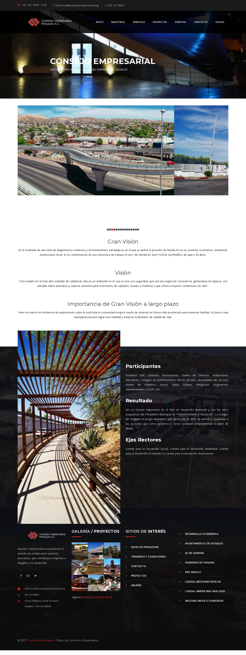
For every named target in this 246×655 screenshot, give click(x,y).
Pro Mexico (192, 572)
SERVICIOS (139, 22)
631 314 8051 (115, 5)
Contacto (138, 566)
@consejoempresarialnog (97, 597)
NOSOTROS (118, 22)
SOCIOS (219, 22)
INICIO (99, 22)
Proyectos (138, 575)
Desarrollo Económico (201, 534)
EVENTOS (180, 22)
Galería (135, 585)
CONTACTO (200, 22)
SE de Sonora (194, 553)
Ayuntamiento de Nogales (203, 543)
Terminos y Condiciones (148, 556)
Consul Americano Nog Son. (204, 591)
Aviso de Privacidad (144, 547)
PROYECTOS (160, 22)
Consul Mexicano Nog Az (202, 581)
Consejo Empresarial (41, 640)
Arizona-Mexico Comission (203, 600)
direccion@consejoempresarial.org (77, 5)
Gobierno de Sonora (199, 562)
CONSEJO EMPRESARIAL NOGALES (106, 69)
